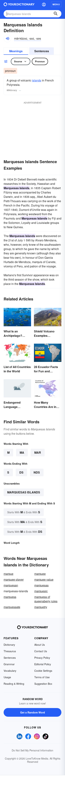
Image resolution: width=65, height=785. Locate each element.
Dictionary (9, 644)
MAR (37, 452)
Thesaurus (10, 651)
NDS (37, 472)
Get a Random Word (32, 712)
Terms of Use (42, 677)
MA (22, 452)
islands (36, 80)
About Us (39, 644)
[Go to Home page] (19, 4)
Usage (7, 677)
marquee (40, 574)
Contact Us (40, 651)
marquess (10, 597)
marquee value (43, 579)
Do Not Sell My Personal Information (32, 750)
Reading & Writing (14, 683)
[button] (44, 4)
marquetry (40, 607)
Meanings (16, 51)
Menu (56, 4)
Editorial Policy (42, 664)
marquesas (41, 585)
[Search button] (55, 13)
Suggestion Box (43, 683)
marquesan (11, 585)
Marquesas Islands (23, 492)
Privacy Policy (42, 657)
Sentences (41, 51)
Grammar (9, 664)
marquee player (14, 579)
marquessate (12, 607)
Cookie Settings (43, 670)
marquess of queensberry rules (45, 599)
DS (21, 472)
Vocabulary (10, 670)
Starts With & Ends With (23, 512)
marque (8, 574)
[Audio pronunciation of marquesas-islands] (7, 38)
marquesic (41, 591)
